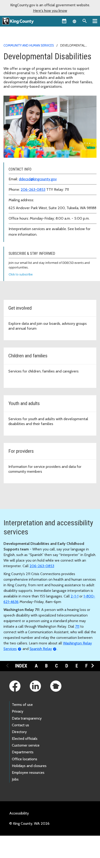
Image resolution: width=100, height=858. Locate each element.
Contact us (20, 725)
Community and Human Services (28, 45)
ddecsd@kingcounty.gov (38, 179)
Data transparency (27, 718)
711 (77, 626)
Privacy (17, 711)
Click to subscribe (21, 274)
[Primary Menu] (95, 21)
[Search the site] (85, 21)
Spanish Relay (41, 649)
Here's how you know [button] (50, 10)
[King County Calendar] (64, 21)
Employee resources (28, 772)
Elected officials (24, 738)
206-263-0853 (33, 189)
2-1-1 (74, 596)
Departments (22, 752)
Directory (19, 732)
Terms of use (22, 704)
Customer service (26, 745)
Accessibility (19, 813)
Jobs (15, 779)
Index (21, 666)
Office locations (24, 759)
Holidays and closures (29, 766)
